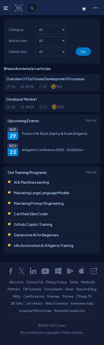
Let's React (34, 303)
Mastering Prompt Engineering (39, 203)
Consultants (53, 289)
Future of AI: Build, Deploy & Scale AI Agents (54, 133)
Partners (14, 289)
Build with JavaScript (69, 311)
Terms (74, 282)
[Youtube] (45, 271)
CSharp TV (84, 296)
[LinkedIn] (33, 271)
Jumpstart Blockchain (35, 311)
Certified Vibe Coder (31, 214)
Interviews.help (82, 303)
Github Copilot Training (33, 224)
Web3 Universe (56, 303)
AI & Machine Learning (31, 182)
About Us (16, 282)
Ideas (69, 289)
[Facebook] (11, 271)
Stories (67, 296)
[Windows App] (58, 271)
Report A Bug (86, 289)
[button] (95, 7)
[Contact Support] (93, 271)
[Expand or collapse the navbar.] (6, 8)
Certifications (33, 296)
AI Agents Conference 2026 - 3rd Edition (52, 150)
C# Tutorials (32, 289)
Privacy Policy (56, 282)
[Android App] (70, 271)
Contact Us (34, 282)
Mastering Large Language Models (41, 192)
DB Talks (17, 303)
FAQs (17, 296)
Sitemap (53, 296)
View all (90, 120)
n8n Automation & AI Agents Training (43, 245)
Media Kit (88, 282)
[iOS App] (81, 271)
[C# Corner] (19, 8)
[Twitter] (22, 271)
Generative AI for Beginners (36, 235)
